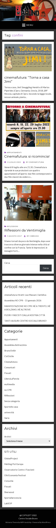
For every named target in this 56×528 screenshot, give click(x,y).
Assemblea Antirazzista (15, 345)
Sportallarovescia (12, 497)
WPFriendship (25, 522)
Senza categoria (12, 401)
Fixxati (7, 373)
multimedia (9, 384)
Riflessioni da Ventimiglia (24, 230)
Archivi (7, 436)
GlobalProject (11, 458)
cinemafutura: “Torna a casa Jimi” (26, 79)
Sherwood (9, 492)
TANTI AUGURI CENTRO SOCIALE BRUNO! (25, 320)
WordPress (46, 522)
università (9, 412)
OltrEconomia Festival (15, 475)
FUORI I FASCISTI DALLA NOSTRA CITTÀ (24, 315)
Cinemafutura (10, 361)
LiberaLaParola (11, 378)
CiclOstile (9, 356)
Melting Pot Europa (13, 464)
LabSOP (8, 503)
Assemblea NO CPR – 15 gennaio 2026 (22, 300)
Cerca (7, 263)
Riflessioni (12, 226)
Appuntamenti (14, 152)
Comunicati (9, 367)
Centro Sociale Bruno (28, 518)
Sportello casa (11, 406)
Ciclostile (8, 481)
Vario (6, 418)
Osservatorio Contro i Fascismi (19, 469)
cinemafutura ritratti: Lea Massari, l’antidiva (25, 295)
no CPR (7, 390)
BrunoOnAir (10, 350)
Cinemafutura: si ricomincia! (27, 156)
